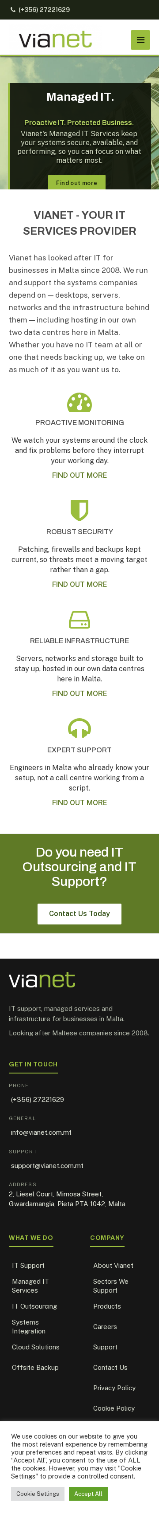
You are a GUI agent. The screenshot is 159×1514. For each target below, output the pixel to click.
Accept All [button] (88, 1493)
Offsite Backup (35, 1367)
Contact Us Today (79, 913)
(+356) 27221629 (44, 9)
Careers (105, 1326)
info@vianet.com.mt (41, 1132)
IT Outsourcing (34, 1306)
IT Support (28, 1265)
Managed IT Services (30, 1286)
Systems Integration (28, 1326)
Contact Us (110, 1367)
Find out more (76, 183)
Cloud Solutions (36, 1347)
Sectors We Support (111, 1286)
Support (105, 1347)
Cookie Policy (114, 1408)
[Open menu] (140, 40)
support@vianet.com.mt (47, 1165)
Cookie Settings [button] (37, 1493)
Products (107, 1306)
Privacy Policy (114, 1388)
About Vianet (113, 1265)
